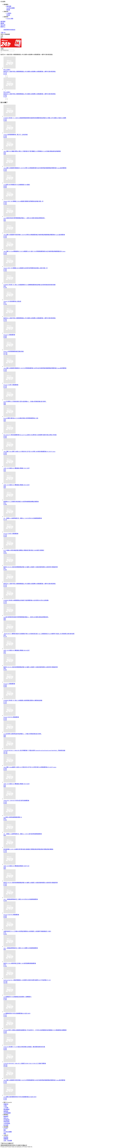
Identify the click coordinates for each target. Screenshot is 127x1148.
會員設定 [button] (13, 29)
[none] (65, 113)
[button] (63, 10)
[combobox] (63, 50)
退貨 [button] (9, 29)
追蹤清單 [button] (6, 29)
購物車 (2, 23)
